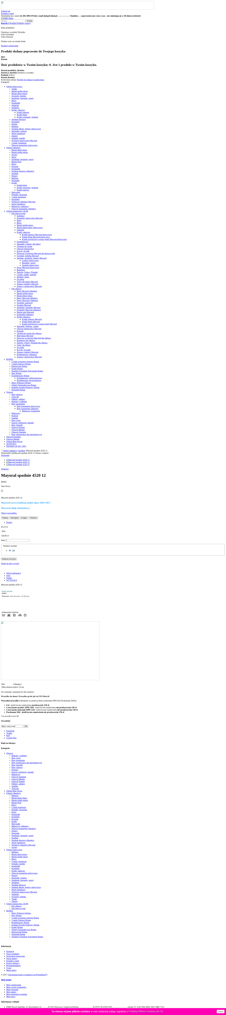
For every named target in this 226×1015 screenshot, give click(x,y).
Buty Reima (16, 373)
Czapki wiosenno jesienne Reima (25, 361)
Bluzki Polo (16, 162)
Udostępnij (14, 518)
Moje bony (10, 997)
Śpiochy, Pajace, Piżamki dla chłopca (32, 343)
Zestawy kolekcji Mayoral (27, 284)
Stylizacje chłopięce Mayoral (23, 202)
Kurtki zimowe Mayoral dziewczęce (37, 235)
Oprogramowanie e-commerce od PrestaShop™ (27, 975)
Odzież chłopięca (13, 148)
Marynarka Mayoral (25, 336)
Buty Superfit (17, 425)
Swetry (14, 155)
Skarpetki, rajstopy (19, 131)
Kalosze (15, 416)
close (220, 1011)
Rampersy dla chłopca (26, 340)
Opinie (9, 578)
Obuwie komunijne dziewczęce (25, 145)
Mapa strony (11, 970)
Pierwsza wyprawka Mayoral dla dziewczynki (36, 253)
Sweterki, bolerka (19, 96)
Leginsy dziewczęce (30, 260)
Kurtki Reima (17, 369)
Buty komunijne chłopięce (27, 409)
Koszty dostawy (13, 963)
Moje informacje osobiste (16, 994)
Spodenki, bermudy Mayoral (28, 307)
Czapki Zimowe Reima (21, 364)
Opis (8, 575)
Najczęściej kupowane (15, 956)
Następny (5, 469)
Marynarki (16, 192)
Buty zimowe (17, 394)
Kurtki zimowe (23, 112)
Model (3, 482)
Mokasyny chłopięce (20, 206)
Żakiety (15, 136)
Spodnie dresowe (19, 119)
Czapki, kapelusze (19, 143)
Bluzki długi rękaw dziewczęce (30, 227)
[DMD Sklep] (7, 18)
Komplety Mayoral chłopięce (29, 310)
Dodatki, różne (23, 277)
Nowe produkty (12, 954)
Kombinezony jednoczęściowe (29, 378)
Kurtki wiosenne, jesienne (27, 117)
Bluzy (14, 101)
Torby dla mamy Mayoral (27, 282)
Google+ (24, 518)
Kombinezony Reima (20, 376)
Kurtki (14, 183)
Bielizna (15, 126)
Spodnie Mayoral (24, 305)
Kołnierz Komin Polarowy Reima (25, 387)
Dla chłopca (16, 289)
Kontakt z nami (7, 13)
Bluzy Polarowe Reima (21, 383)
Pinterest (33, 518)
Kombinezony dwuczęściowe (29, 380)
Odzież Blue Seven (14, 441)
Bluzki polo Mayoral (25, 312)
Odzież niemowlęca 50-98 (17, 211)
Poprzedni (5, 455)
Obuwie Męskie (18, 430)
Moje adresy (11, 992)
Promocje (10, 951)
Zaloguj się (5, 11)
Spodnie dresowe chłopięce (23, 171)
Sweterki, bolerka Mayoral (28, 256)
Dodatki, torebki (18, 138)
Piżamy (15, 124)
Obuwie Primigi (18, 427)
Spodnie (15, 173)
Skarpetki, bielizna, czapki (27, 326)
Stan (3, 486)
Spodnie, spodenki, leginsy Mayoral (31, 258)
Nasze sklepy (11, 958)
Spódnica (20, 216)
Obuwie (9, 392)
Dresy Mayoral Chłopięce (27, 300)
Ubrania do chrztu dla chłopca (29, 333)
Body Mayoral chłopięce (27, 291)
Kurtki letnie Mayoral (31, 322)
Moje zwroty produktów (16, 987)
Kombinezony (23, 242)
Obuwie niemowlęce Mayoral (29, 329)
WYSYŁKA (11, 580)
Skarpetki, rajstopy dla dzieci (29, 244)
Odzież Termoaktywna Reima (24, 385)
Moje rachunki (12, 989)
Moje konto (6, 980)
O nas (8, 968)
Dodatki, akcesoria (19, 195)
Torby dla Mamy (24, 345)
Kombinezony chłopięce (27, 354)
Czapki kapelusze (19, 197)
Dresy (14, 157)
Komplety (16, 122)
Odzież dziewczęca (14, 86)
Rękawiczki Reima (19, 366)
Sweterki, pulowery (25, 303)
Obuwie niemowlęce (25, 249)
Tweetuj (5, 518)
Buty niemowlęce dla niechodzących (27, 434)
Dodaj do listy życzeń (10, 563)
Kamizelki (16, 103)
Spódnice (15, 108)
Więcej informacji (13, 573)
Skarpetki (15, 180)
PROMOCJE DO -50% (16, 446)
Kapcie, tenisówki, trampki (23, 423)
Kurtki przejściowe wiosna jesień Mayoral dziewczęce (44, 239)
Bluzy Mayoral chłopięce (27, 298)
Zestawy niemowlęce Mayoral (29, 286)
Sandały (15, 418)
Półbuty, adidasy (18, 399)
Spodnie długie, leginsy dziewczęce (26, 129)
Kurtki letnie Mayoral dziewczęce (36, 237)
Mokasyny (16, 413)
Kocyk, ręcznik (23, 251)
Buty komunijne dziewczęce (28, 406)
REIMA (9, 359)
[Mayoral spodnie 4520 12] (18, 460)
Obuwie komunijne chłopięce (24, 209)
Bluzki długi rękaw (19, 93)
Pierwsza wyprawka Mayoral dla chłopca (34, 338)
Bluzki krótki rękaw (20, 91)
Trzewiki (15, 397)
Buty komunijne (18, 404)
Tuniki (14, 89)
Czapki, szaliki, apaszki (26, 275)
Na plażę (20, 279)
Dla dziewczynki (19, 213)
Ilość (3, 540)
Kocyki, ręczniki (23, 350)
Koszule (15, 166)
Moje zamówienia (13, 985)
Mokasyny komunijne (31, 411)
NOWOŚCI (11, 444)
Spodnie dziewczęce (30, 265)
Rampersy (21, 270)
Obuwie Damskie (19, 432)
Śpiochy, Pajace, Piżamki (27, 272)
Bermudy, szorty (29, 263)
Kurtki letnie (22, 115)
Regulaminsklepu (13, 965)
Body (19, 220)
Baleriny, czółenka (19, 401)
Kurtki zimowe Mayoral (32, 319)
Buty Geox (16, 420)
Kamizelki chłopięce (25, 314)
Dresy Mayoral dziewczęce (28, 267)
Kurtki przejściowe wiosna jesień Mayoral (39, 324)
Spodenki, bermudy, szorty (23, 98)
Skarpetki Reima (18, 390)
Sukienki (15, 105)
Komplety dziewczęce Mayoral (30, 218)
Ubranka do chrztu (24, 246)
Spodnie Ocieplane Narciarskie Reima (27, 371)
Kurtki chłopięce (23, 317)
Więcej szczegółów (9, 513)
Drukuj (9, 522)
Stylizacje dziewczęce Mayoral (24, 140)
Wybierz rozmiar (10, 546)
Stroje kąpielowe (18, 133)
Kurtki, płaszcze (18, 110)
